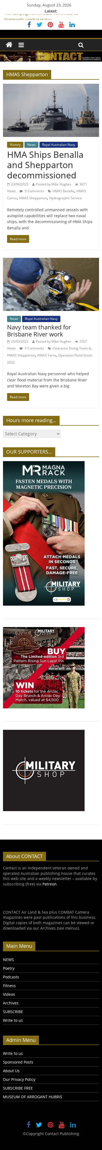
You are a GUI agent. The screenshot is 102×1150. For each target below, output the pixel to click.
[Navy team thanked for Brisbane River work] (51, 261)
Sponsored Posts (18, 1062)
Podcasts (11, 976)
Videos (9, 994)
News (31, 144)
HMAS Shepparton (33, 198)
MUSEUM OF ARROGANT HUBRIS (32, 1096)
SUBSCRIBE (13, 1011)
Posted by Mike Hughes (53, 184)
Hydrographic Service (65, 198)
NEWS (8, 959)
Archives (10, 1003)
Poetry (8, 968)
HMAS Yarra (46, 355)
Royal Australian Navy (58, 144)
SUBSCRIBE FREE (18, 1088)
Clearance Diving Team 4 (71, 348)
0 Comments (34, 191)
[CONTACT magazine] (9, 45)
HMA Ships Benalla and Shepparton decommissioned (45, 165)
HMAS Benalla (63, 191)
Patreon (49, 883)
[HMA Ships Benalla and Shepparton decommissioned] (51, 87)
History (15, 144)
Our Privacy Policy (19, 1079)
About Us (11, 1070)
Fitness (9, 985)
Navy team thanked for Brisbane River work (39, 330)
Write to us (13, 1020)
